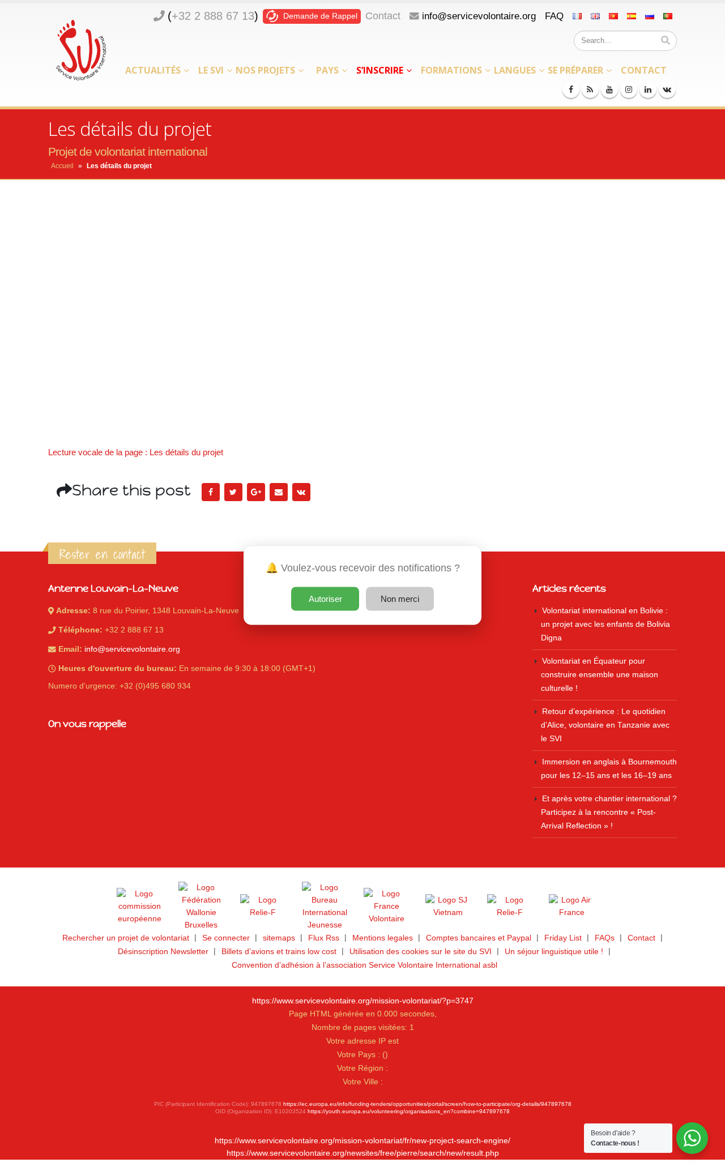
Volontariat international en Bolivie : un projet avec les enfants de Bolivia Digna (605, 624)
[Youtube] (609, 89)
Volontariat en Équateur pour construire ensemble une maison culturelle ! (599, 675)
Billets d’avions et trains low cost (278, 951)
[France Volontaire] (386, 906)
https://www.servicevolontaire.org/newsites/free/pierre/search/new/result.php (363, 1153)
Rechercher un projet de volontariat (125, 938)
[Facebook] (570, 89)
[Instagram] (628, 89)
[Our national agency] (324, 906)
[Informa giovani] (509, 906)
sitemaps (279, 938)
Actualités (153, 70)
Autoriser (325, 599)
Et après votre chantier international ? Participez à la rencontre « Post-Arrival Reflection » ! (609, 812)
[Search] (665, 40)
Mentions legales (382, 938)
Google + (256, 492)
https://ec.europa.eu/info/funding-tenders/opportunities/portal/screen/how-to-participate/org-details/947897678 (427, 1104)
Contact (382, 16)
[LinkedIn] (647, 89)
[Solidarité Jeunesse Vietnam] (448, 906)
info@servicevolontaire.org (479, 16)
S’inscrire (379, 70)
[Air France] (571, 906)
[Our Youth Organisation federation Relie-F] (262, 906)
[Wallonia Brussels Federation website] (201, 906)
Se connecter (226, 938)
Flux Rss (323, 938)
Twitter (233, 492)
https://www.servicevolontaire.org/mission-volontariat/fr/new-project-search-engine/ (362, 1140)
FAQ (554, 16)
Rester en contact (102, 554)
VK (301, 492)
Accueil (62, 166)
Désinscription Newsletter (163, 951)
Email (279, 492)
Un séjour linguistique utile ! (554, 951)
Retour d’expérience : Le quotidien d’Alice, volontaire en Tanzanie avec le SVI (605, 725)
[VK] (667, 89)
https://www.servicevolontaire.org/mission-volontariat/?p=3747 (363, 1001)
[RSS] (590, 89)
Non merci (400, 599)
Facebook (211, 492)
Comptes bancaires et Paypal (478, 938)
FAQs (605, 938)
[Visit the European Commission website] (139, 906)
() (213, 16)
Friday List (563, 938)
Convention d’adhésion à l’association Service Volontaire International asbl (364, 965)
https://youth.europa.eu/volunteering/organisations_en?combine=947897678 (409, 1111)
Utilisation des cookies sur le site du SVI (420, 951)
